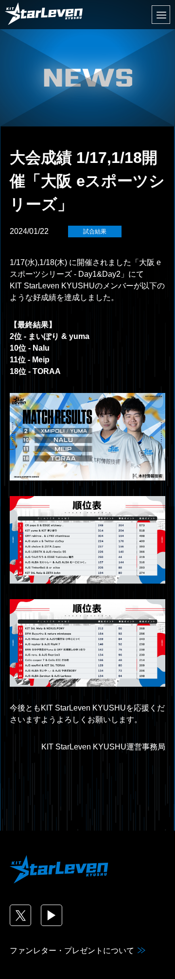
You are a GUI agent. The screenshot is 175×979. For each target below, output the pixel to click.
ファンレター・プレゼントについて (72, 950)
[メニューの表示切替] (161, 14)
